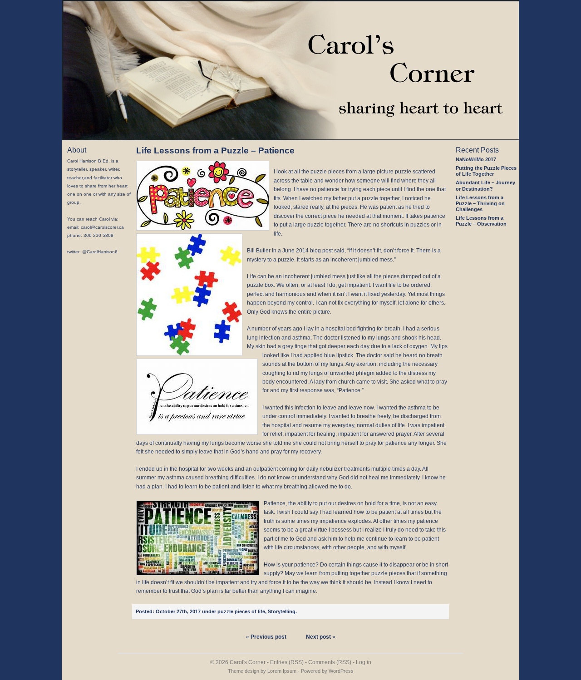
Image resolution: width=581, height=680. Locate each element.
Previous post (268, 637)
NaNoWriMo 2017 (476, 159)
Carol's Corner (248, 662)
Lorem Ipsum (281, 671)
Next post (318, 637)
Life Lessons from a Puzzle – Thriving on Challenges (480, 203)
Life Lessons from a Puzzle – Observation (481, 221)
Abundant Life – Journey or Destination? (485, 185)
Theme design (243, 671)
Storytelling (281, 611)
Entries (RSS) (287, 662)
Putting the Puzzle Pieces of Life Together (486, 171)
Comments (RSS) (329, 662)
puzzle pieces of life (241, 611)
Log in (363, 662)
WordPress (341, 671)
